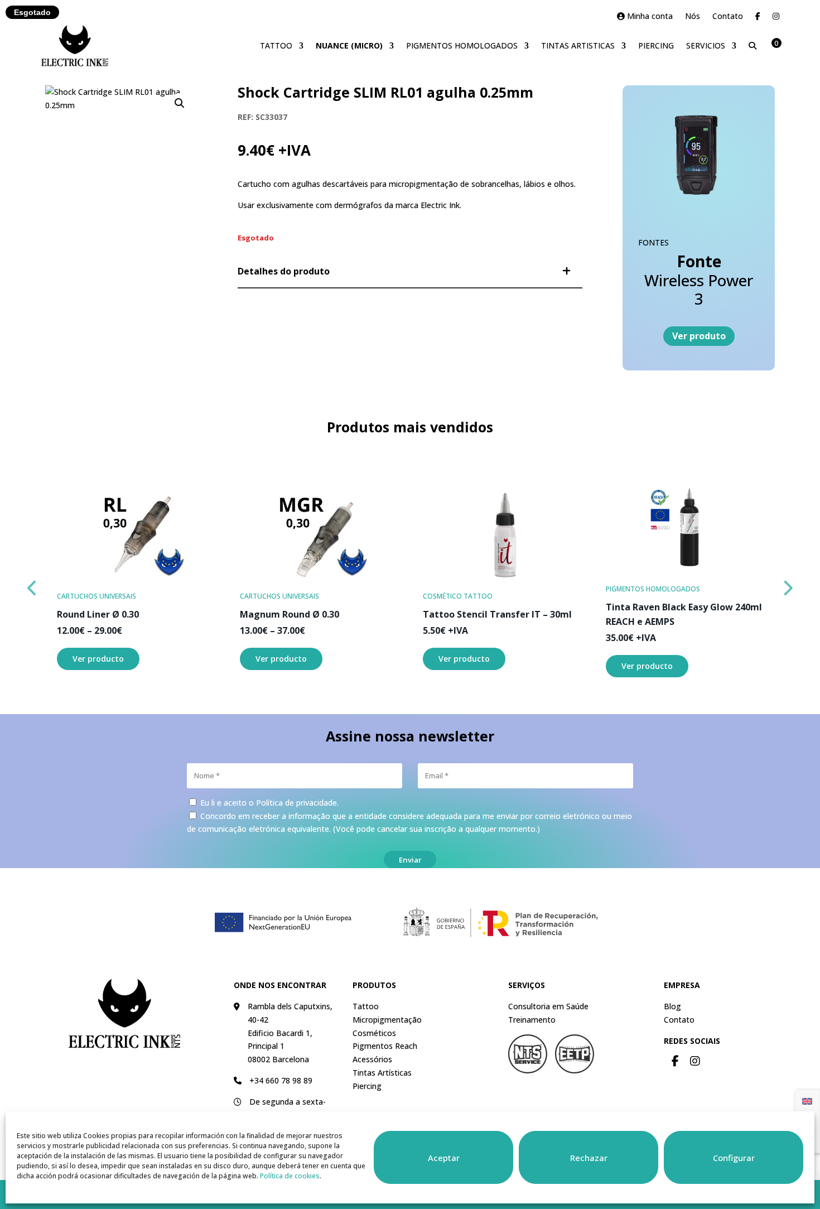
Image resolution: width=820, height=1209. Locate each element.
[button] (180, 103)
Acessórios (372, 1059)
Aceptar (444, 1157)
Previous (32, 585)
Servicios (705, 45)
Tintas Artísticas (382, 1072)
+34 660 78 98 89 (280, 1080)
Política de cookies (290, 1176)
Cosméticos (374, 1033)
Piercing (656, 45)
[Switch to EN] (807, 1100)
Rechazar (588, 1157)
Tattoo (276, 45)
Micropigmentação (387, 1019)
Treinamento (532, 1019)
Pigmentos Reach (385, 1046)
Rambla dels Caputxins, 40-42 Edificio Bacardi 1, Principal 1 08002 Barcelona (290, 1033)
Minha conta (649, 16)
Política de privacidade (296, 802)
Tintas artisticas (578, 45)
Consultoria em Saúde (548, 1006)
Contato (727, 16)
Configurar (734, 1157)
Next (787, 585)
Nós (692, 16)
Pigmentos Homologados (462, 45)
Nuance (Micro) (349, 45)
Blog (672, 1006)
